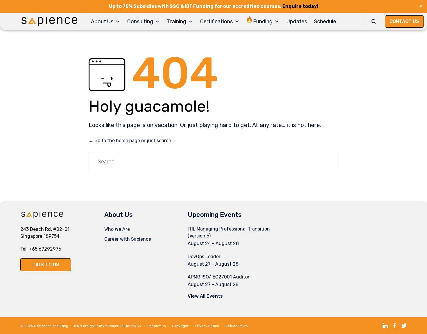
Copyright (180, 326)
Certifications (216, 21)
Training (176, 21)
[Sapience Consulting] (49, 21)
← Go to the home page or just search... (132, 140)
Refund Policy (236, 326)
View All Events (205, 296)
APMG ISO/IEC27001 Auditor (219, 277)
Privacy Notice (207, 326)
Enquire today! (300, 6)
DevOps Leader (204, 256)
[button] (45, 264)
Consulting (140, 21)
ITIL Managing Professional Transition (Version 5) (229, 232)
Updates (296, 21)
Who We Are (117, 229)
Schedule (325, 21)
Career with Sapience (127, 239)
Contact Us (156, 326)
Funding (262, 21)
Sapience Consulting (51, 326)
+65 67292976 (45, 249)
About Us (102, 21)
